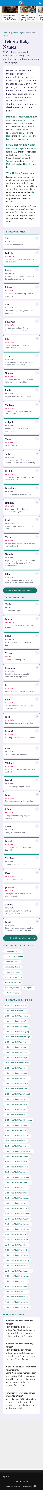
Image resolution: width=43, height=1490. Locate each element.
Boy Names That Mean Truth (16, 1239)
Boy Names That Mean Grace (16, 1026)
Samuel (9, 161)
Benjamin (22, 148)
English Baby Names (13, 951)
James (33, 148)
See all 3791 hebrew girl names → (20, 590)
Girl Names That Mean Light (16, 1057)
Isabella (31, 120)
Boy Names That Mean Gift (15, 1021)
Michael (9, 164)
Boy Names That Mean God (16, 1005)
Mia (25, 120)
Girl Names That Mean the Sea (17, 1042)
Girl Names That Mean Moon (16, 1265)
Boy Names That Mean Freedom (17, 1224)
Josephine (10, 139)
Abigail (19, 133)
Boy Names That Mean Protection (18, 1271)
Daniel (17, 164)
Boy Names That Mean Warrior (17, 1135)
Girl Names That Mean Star (16, 1193)
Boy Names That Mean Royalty (17, 1063)
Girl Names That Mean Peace (16, 1167)
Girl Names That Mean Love (16, 1047)
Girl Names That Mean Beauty (17, 1052)
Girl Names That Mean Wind (16, 1099)
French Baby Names (13, 982)
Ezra (24, 158)
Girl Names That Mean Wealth (17, 1156)
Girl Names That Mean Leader (17, 1276)
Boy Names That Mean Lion (16, 1286)
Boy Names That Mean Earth (16, 1089)
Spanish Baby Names (13, 977)
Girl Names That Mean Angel (16, 1291)
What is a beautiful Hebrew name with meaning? (21, 1368)
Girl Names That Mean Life (15, 1115)
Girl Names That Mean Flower (17, 1125)
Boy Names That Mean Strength (17, 1037)
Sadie (30, 136)
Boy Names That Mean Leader (17, 1198)
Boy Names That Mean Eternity (17, 1229)
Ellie (25, 136)
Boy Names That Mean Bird (16, 1208)
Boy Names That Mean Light (16, 1104)
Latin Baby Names (12, 961)
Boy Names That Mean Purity (16, 1302)
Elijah (14, 148)
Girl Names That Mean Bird (16, 1250)
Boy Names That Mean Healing (17, 1078)
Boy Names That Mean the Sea (17, 1146)
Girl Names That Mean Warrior (17, 1307)
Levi (22, 155)
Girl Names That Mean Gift (15, 1068)
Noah (8, 148)
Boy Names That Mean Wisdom (17, 1213)
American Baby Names (14, 956)
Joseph (27, 164)
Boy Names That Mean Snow (16, 1172)
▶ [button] (37, 238)
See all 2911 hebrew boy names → (20, 938)
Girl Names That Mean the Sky (17, 1260)
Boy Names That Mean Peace (16, 1161)
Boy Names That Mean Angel (16, 1187)
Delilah (26, 133)
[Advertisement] (21, 1444)
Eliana (9, 136)
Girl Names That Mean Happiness (18, 1120)
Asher (27, 155)
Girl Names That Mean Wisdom (17, 1177)
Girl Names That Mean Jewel (16, 1281)
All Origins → (28, 987)
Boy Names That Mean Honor (16, 1245)
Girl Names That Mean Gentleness (18, 1151)
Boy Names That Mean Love (16, 1109)
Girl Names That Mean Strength (17, 1094)
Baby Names (13, 33)
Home (5, 33)
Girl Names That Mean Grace (16, 1016)
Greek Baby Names (12, 967)
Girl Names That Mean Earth (16, 1083)
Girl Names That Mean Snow (16, 1255)
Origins (21, 33)
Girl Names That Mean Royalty (17, 1031)
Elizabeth (20, 123)
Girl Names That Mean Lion (16, 1073)
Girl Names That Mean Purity (16, 1297)
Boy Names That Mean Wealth (17, 1219)
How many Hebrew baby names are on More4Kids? (20, 1394)
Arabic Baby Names (13, 972)
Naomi (25, 129)
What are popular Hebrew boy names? (19, 1345)
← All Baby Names (12, 993)
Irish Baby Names (12, 987)
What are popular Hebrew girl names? (19, 1322)
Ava (21, 120)
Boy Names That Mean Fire (15, 1141)
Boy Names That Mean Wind (16, 1203)
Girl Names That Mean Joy (15, 1130)
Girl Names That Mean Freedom (17, 1182)
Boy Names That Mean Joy (15, 1234)
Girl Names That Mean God (16, 1011)
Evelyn (9, 123)
